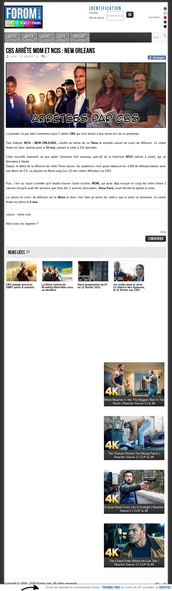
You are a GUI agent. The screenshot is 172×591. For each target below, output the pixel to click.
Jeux (62, 37)
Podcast (80, 37)
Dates (13, 37)
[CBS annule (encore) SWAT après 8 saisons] (21, 271)
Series (46, 37)
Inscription (154, 17)
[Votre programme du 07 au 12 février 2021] (93, 271)
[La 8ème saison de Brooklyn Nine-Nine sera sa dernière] (57, 271)
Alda (163, 232)
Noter (29, 37)
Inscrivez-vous (111, 587)
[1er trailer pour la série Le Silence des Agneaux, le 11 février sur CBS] (129, 271)
